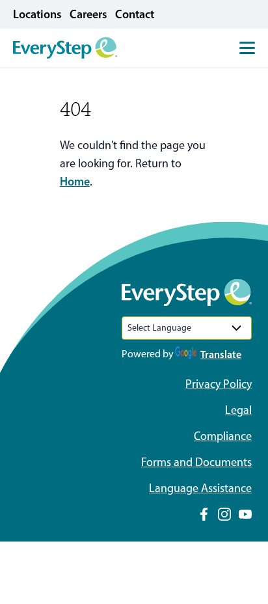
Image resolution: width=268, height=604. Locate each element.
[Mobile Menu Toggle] (247, 48)
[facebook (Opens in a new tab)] (203, 514)
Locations (37, 14)
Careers (88, 14)
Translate (220, 354)
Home (75, 181)
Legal (238, 410)
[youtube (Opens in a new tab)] (245, 514)
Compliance (223, 436)
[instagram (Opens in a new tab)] (224, 514)
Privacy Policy (218, 384)
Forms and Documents (196, 462)
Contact (134, 14)
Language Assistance (200, 488)
